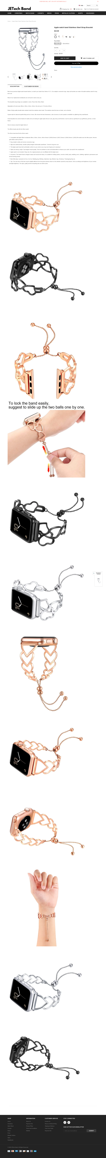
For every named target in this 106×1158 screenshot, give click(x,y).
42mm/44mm (66, 43)
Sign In (86, 9)
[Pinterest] (68, 1122)
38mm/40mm (57, 43)
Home (9, 21)
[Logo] (19, 8)
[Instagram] (64, 1122)
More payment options (76, 67)
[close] (98, 1)
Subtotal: (56, 53)
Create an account (93, 9)
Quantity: (56, 47)
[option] (30, 49)
